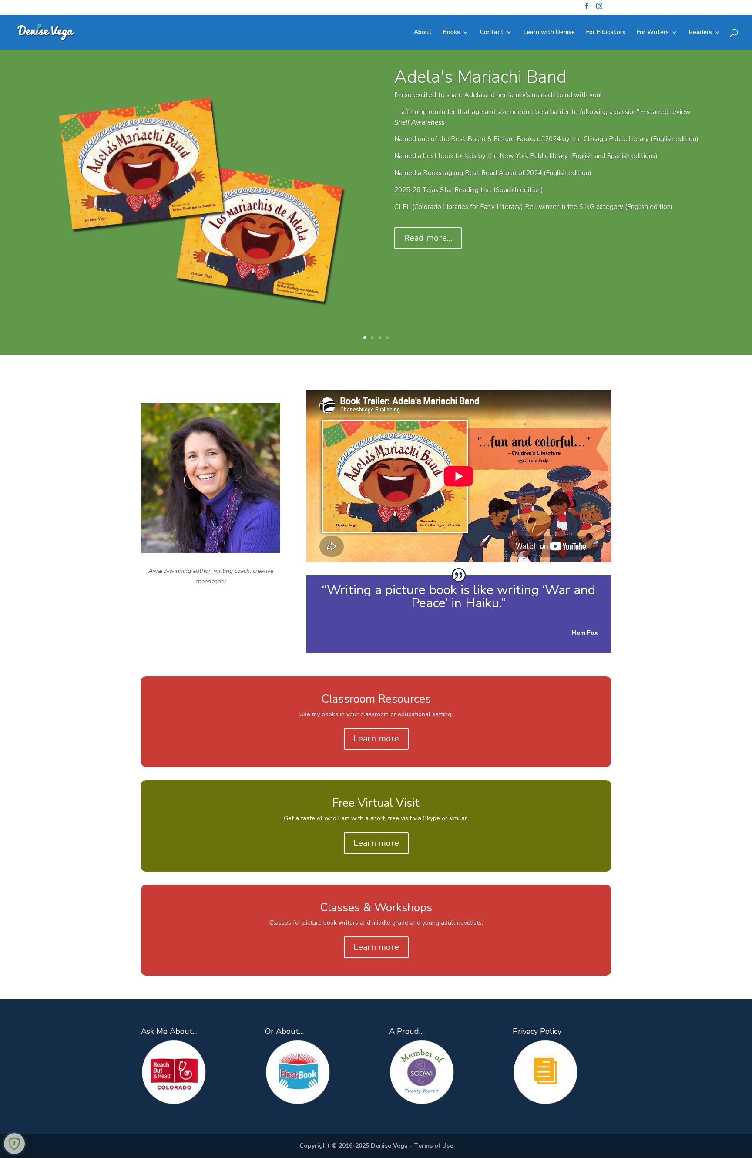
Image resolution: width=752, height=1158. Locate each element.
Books (451, 32)
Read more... (428, 238)
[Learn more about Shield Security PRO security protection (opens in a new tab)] (14, 1143)
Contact (492, 32)
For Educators (605, 32)
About (423, 32)
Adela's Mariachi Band (480, 77)
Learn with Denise (549, 32)
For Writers (653, 32)
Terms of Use (433, 1145)
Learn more (376, 738)
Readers (700, 32)
